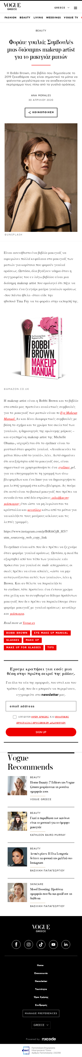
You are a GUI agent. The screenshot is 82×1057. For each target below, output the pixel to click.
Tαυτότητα (41, 989)
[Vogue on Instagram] (29, 944)
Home (40, 965)
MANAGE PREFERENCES (41, 1013)
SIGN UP (41, 732)
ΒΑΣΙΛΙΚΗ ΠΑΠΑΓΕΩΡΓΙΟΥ (47, 870)
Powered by (33, 1039)
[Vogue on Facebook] (16, 944)
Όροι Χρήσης (41, 997)
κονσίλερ (34, 509)
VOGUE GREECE (40, 799)
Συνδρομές (41, 1005)
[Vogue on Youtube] (54, 944)
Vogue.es (29, 622)
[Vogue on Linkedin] (65, 944)
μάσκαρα (17, 613)
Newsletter (41, 981)
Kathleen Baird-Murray (48, 835)
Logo (41, 929)
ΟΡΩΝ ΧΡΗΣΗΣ (40, 716)
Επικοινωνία (41, 973)
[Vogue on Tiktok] (41, 944)
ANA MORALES (41, 95)
